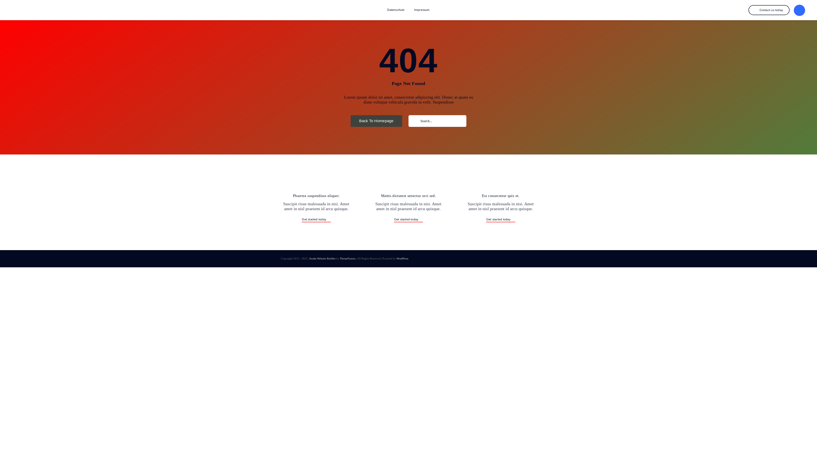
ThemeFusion (348, 258)
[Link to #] (799, 10)
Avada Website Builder (322, 258)
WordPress (402, 258)
